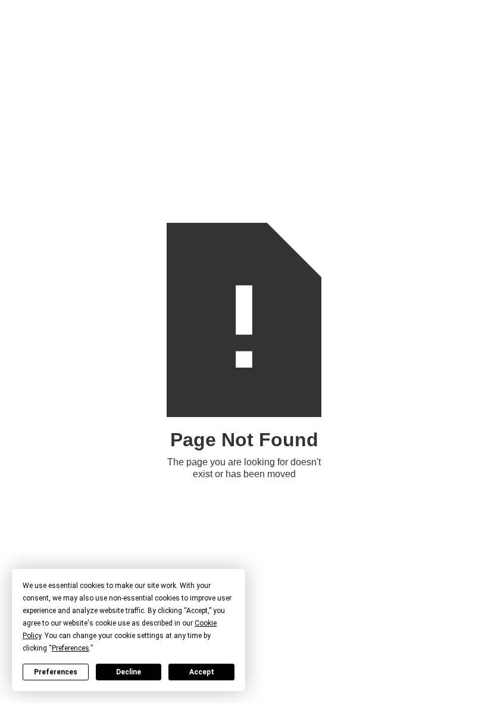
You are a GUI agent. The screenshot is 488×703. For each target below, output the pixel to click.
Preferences (55, 672)
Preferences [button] (70, 648)
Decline (128, 672)
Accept (201, 672)
